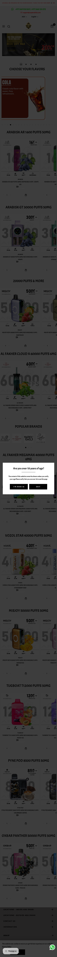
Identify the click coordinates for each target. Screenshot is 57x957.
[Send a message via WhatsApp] (52, 947)
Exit (38, 487)
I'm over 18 (18, 487)
